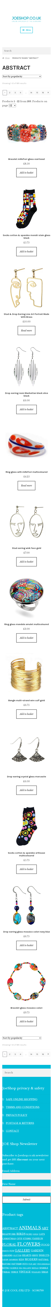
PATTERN (16, 1264)
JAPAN (5, 1260)
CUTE (19, 1239)
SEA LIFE (27, 1268)
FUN (11, 1251)
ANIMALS (30, 1227)
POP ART (32, 1264)
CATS (42, 1234)
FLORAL (9, 1245)
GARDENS (7, 1255)
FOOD (45, 1244)
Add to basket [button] (26, 172)
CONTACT (12, 1130)
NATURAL (43, 1259)
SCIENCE (14, 1268)
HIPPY (35, 1255)
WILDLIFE (36, 1272)
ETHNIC (27, 1238)
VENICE (14, 1272)
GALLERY (22, 1250)
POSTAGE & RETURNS (20, 1123)
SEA (20, 1268)
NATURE (6, 1264)
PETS (25, 1264)
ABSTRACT (10, 1228)
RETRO (6, 1268)
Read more (26, 330)
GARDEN (37, 1250)
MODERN (31, 1259)
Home (7, 58)
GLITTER (17, 1255)
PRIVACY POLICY (16, 1115)
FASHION (37, 1238)
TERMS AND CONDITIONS (22, 1107)
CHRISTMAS (9, 1238)
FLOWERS (29, 1244)
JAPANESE (13, 1260)
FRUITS (5, 1251)
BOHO (29, 1234)
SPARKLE (43, 1268)
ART (45, 1228)
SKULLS (35, 1268)
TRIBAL (6, 1272)
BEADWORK (9, 1234)
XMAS (44, 1272)
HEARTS (26, 1255)
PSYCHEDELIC (43, 1264)
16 (43, 92)
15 (37, 92)
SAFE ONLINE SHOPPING (21, 1099)
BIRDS (21, 1234)
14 (31, 92)
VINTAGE (25, 1272)
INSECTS (44, 1255)
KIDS (21, 1259)
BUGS (35, 1234)
